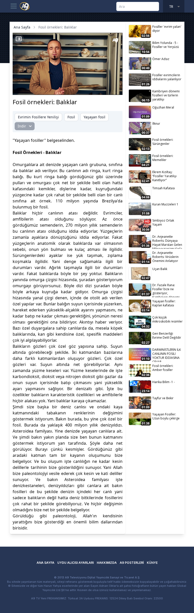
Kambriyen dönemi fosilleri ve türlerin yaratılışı (166, 95)
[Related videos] (19, 39)
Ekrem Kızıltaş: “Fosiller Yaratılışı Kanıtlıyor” (164, 176)
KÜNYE (152, 563)
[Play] (21, 88)
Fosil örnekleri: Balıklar (57, 27)
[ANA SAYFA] (25, 6)
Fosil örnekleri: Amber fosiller (162, 368)
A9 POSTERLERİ (132, 563)
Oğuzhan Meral (163, 107)
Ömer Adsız (160, 59)
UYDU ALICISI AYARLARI (75, 563)
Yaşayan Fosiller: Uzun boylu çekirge (166, 416)
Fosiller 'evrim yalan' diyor (166, 28)
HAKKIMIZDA (107, 563)
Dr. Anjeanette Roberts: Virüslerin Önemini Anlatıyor (165, 257)
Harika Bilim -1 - (163, 382)
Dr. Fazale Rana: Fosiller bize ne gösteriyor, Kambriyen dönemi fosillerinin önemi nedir (166, 290)
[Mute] (30, 88)
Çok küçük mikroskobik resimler (167, 319)
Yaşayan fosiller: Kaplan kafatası (164, 303)
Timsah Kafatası (163, 188)
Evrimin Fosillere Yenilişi (38, 117)
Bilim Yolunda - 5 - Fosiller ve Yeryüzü (165, 45)
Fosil (71, 117)
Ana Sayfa (22, 27)
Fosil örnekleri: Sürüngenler (162, 142)
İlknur (156, 123)
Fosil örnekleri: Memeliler (162, 158)
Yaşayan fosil (94, 117)
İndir (22, 126)
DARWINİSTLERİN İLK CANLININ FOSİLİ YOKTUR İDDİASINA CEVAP (166, 355)
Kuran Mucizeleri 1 (165, 204)
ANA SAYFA (45, 563)
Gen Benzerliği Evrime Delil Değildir (166, 335)
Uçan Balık (159, 269)
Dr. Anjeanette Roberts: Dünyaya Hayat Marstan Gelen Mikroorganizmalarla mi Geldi (167, 241)
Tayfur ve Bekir (163, 398)
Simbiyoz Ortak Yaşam (163, 222)
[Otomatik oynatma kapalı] (68, 88)
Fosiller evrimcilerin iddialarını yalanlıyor (166, 77)
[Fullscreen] (113, 88)
